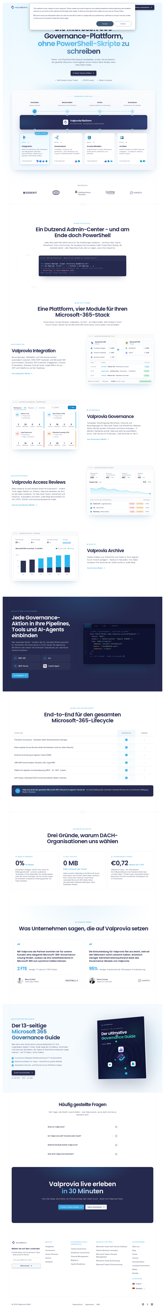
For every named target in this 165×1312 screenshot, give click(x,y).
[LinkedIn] (143, 1304)
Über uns (135, 1247)
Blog (134, 1250)
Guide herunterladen (22, 1073)
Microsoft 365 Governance (82, 325)
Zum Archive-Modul (95, 568)
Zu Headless (19, 675)
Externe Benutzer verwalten (107, 1250)
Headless (49, 1262)
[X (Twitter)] (147, 1304)
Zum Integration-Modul (21, 373)
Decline (123, 24)
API (88, 626)
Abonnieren (25, 1266)
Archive (48, 1258)
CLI (96, 626)
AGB (98, 1304)
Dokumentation (138, 1262)
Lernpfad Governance (141, 1266)
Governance (50, 1250)
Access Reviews (51, 1254)
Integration (49, 1247)
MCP (105, 626)
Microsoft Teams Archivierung (108, 1261)
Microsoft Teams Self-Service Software (111, 1247)
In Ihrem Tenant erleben (82, 73)
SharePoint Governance (80, 1253)
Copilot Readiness (78, 1264)
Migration (74, 1260)
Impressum (89, 1304)
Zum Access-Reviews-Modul (23, 505)
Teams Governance (78, 1249)
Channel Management (79, 1256)
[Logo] (19, 7)
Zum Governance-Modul (96, 439)
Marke (134, 1269)
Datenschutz (78, 1304)
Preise (134, 1254)
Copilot (115, 626)
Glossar (135, 1258)
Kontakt (135, 1273)
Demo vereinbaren (142, 7)
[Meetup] (152, 1304)
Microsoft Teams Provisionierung (109, 1264)
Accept (105, 24)
